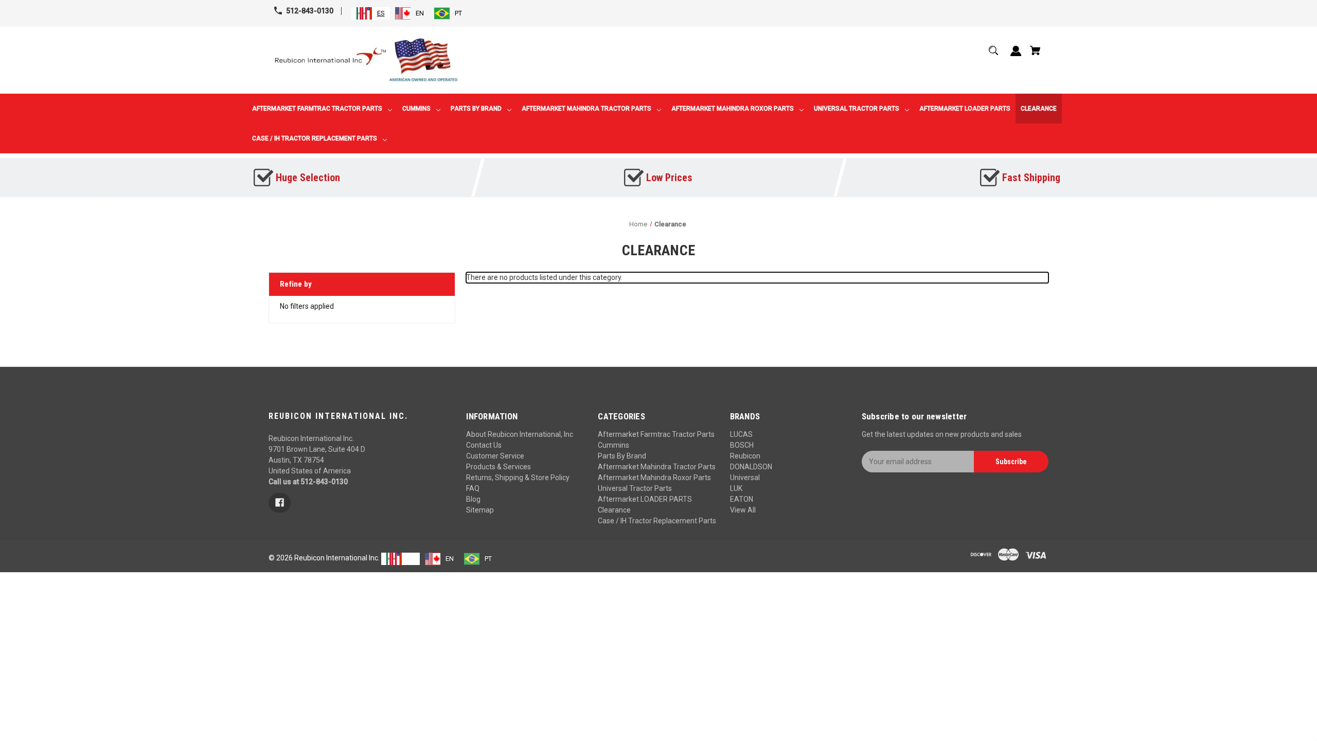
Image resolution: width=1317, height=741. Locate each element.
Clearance (614, 510)
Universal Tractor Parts (635, 488)
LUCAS (741, 434)
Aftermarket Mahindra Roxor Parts (654, 477)
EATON (741, 499)
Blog (473, 499)
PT (458, 13)
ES (381, 13)
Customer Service (495, 456)
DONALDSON (751, 467)
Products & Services (498, 467)
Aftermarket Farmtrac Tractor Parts (656, 434)
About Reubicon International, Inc (519, 434)
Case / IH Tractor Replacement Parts (657, 521)
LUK (736, 488)
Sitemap (480, 510)
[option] (409, 13)
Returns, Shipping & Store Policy (517, 477)
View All (743, 510)
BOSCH (742, 445)
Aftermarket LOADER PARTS (645, 499)
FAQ (472, 488)
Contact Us (484, 445)
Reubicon (745, 456)
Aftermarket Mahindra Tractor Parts (657, 467)
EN (420, 13)
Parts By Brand (622, 456)
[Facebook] (279, 503)
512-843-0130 (309, 11)
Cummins (613, 445)
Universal (745, 477)
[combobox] (370, 13)
